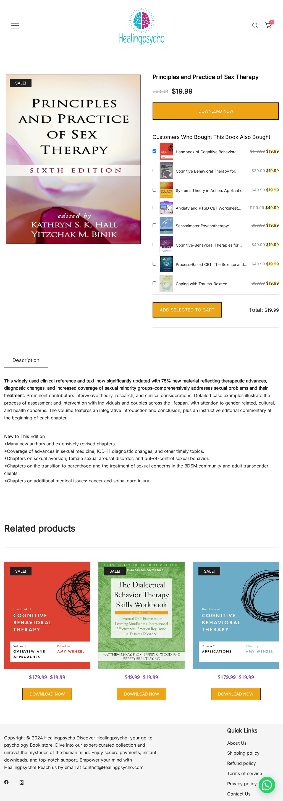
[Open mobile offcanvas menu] (15, 25)
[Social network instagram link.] (22, 781)
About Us (237, 743)
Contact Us (238, 794)
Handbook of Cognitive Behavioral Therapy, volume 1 (206, 152)
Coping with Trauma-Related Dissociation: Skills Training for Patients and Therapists (211, 284)
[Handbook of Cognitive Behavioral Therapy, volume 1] (166, 151)
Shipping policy (243, 753)
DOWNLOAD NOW (215, 111)
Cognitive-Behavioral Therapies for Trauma (207, 245)
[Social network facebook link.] (6, 781)
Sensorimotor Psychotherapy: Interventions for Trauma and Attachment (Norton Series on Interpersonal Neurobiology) (203, 226)
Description (26, 360)
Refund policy (241, 763)
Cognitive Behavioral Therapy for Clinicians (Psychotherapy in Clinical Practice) (208, 171)
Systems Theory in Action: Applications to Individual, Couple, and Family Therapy (211, 190)
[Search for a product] (255, 25)
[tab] (26, 360)
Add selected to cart (187, 310)
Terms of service (244, 773)
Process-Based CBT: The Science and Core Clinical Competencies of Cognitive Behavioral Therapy (210, 264)
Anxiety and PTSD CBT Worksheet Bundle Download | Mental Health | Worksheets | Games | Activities (207, 208)
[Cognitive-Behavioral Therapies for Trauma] (166, 244)
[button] (267, 785)
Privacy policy (242, 783)
